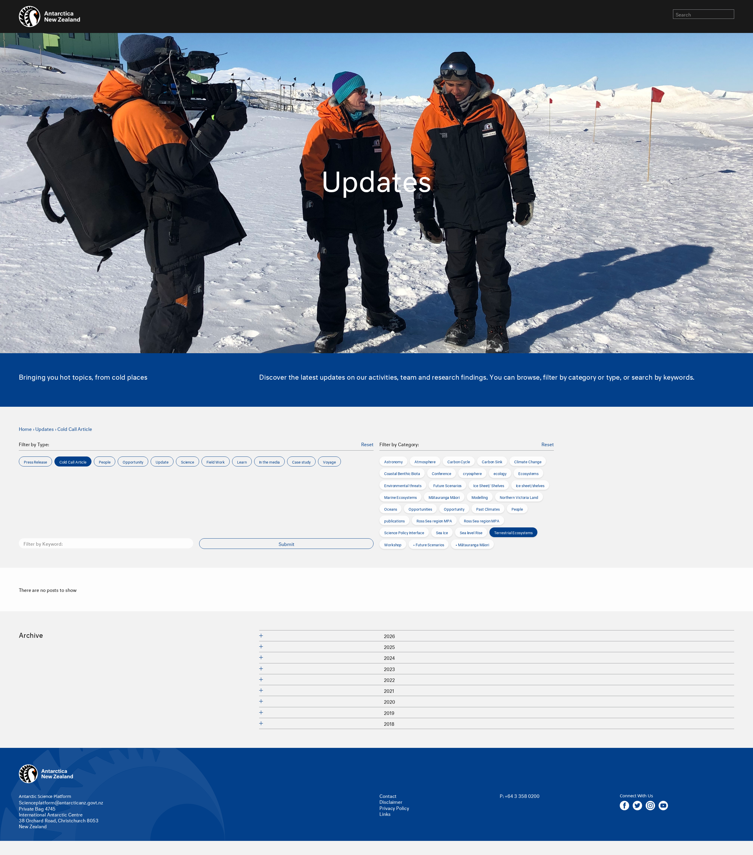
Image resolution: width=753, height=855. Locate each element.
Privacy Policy (394, 807)
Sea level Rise (471, 532)
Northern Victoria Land (519, 497)
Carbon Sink (492, 461)
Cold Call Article (74, 428)
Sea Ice (442, 532)
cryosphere (472, 473)
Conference (441, 473)
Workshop (393, 544)
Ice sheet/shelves (530, 485)
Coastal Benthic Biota (402, 473)
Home (25, 428)
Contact (388, 795)
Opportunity (454, 509)
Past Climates (488, 509)
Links (385, 813)
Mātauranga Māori (444, 497)
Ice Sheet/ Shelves (488, 485)
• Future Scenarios (428, 544)
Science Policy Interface (404, 532)
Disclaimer (390, 801)
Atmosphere (425, 461)
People (517, 509)
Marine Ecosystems (400, 497)
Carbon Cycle (458, 461)
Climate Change (528, 461)
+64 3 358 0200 (522, 795)
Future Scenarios (447, 485)
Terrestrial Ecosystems (513, 532)
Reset (367, 444)
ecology (500, 473)
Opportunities (420, 509)
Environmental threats (403, 485)
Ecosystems (528, 473)
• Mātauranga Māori (472, 544)
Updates (44, 428)
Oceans (390, 509)
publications (394, 520)
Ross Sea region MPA (434, 520)
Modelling (480, 497)
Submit (286, 543)
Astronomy (393, 461)
